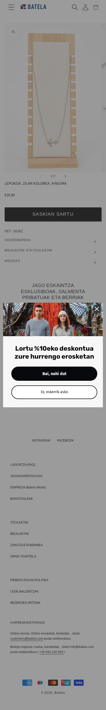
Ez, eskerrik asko (54, 392)
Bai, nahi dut (54, 373)
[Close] (97, 309)
